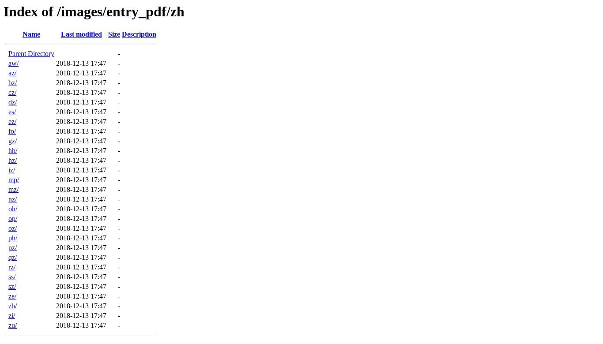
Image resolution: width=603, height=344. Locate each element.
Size (114, 34)
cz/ (12, 92)
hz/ (12, 160)
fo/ (12, 131)
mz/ (13, 189)
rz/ (11, 267)
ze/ (12, 296)
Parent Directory (31, 53)
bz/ (12, 82)
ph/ (12, 238)
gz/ (12, 141)
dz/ (12, 102)
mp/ (13, 179)
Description (139, 34)
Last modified (81, 34)
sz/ (12, 286)
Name (31, 34)
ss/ (11, 276)
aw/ (13, 63)
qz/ (12, 257)
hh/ (12, 150)
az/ (12, 73)
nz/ (12, 199)
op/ (12, 218)
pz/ (12, 247)
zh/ (12, 306)
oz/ (12, 228)
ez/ (12, 121)
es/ (12, 112)
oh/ (12, 209)
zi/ (11, 315)
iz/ (11, 170)
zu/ (12, 325)
